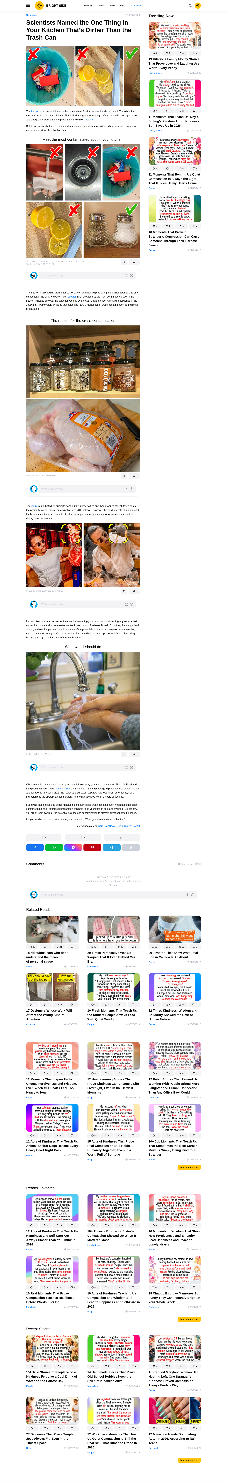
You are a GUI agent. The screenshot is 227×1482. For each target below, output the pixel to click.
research (72, 296)
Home (29, 1448)
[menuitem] (88, 5)
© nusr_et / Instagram (35, 591)
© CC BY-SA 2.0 (47, 264)
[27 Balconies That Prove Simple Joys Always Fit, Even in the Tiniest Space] (52, 1411)
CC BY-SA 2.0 (132, 826)
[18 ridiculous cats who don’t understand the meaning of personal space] (52, 930)
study (34, 506)
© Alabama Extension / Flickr (38, 754)
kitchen (35, 111)
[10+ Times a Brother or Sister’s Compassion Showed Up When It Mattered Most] (113, 1208)
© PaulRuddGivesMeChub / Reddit (41, 476)
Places (152, 962)
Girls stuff (153, 1448)
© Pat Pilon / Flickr (57, 262)
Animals (30, 966)
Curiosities (31, 15)
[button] (44, 837)
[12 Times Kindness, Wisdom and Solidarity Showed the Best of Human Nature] (175, 987)
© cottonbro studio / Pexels (37, 262)
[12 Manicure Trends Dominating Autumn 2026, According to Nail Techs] (175, 1411)
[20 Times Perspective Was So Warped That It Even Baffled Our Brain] (113, 930)
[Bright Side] (50, 5)
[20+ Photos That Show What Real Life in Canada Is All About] (175, 930)
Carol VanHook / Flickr (110, 826)
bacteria (88, 119)
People (152, 188)
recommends (63, 788)
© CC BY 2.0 (71, 262)
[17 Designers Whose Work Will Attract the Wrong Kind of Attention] (52, 987)
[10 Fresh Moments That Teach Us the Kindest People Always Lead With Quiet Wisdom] (113, 987)
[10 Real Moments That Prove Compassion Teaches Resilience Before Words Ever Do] (52, 1270)
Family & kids (155, 73)
